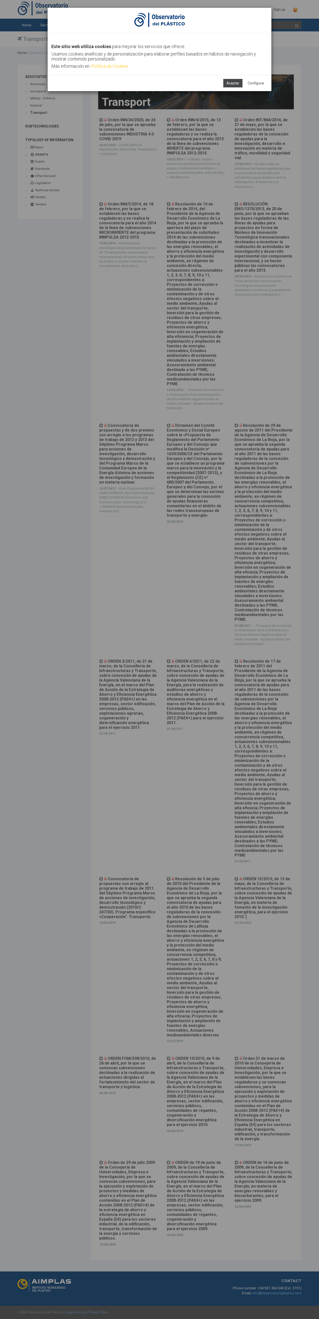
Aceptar (233, 83)
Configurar (256, 83)
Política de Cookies (109, 66)
